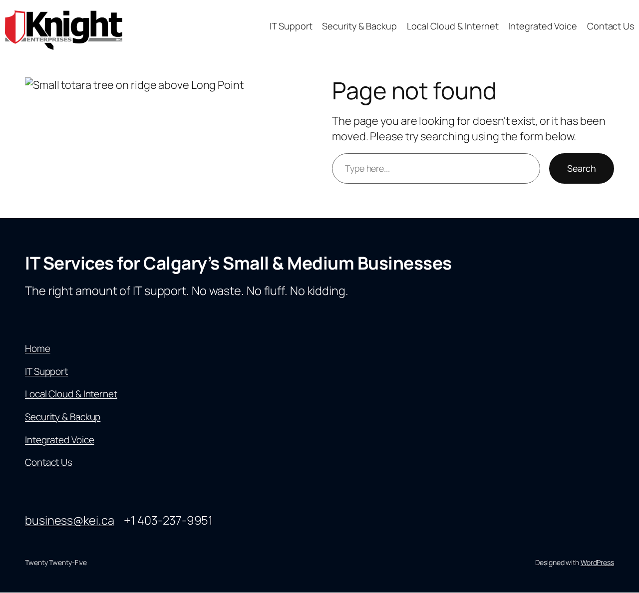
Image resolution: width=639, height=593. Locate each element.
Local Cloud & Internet (71, 393)
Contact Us (48, 462)
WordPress (597, 562)
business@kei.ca (69, 520)
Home (37, 348)
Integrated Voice (59, 439)
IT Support (46, 371)
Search (581, 168)
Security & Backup (62, 416)
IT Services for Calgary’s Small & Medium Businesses (238, 263)
